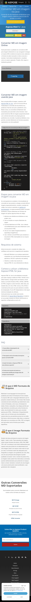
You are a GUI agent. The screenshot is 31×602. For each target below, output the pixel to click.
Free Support (15, 578)
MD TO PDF (15, 506)
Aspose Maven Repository (16, 296)
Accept (15, 593)
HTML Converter (15, 518)
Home (15, 563)
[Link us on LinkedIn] (12, 557)
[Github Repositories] (22, 557)
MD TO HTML (15, 512)
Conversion (27, 6)
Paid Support (15, 580)
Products (4, 6)
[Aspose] (11, 2)
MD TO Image (15, 500)
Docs (15, 573)
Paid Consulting (15, 583)
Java (20, 6)
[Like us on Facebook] (6, 557)
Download (10, 35)
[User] (25, 2)
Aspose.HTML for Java (7, 103)
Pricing (18, 35)
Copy (26, 131)
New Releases (15, 568)
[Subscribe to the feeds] (26, 557)
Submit (15, 544)
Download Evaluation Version (15, 22)
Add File (14, 76)
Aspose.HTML (13, 6)
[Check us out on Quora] (19, 557)
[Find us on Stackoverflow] (16, 557)
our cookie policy (19, 590)
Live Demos (15, 575)
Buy (24, 35)
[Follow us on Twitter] (9, 557)
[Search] (29, 2)
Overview (15, 30)
